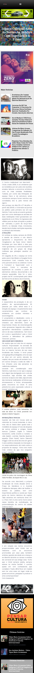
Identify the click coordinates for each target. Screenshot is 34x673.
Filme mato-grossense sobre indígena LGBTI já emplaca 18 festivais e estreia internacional (20, 640)
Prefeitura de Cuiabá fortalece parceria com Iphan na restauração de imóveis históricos (22, 97)
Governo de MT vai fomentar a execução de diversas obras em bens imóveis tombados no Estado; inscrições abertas (22, 109)
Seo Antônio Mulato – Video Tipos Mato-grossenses (19, 651)
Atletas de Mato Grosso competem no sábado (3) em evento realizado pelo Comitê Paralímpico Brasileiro (22, 132)
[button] (20, 4)
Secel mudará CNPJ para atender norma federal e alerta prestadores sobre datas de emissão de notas (22, 121)
